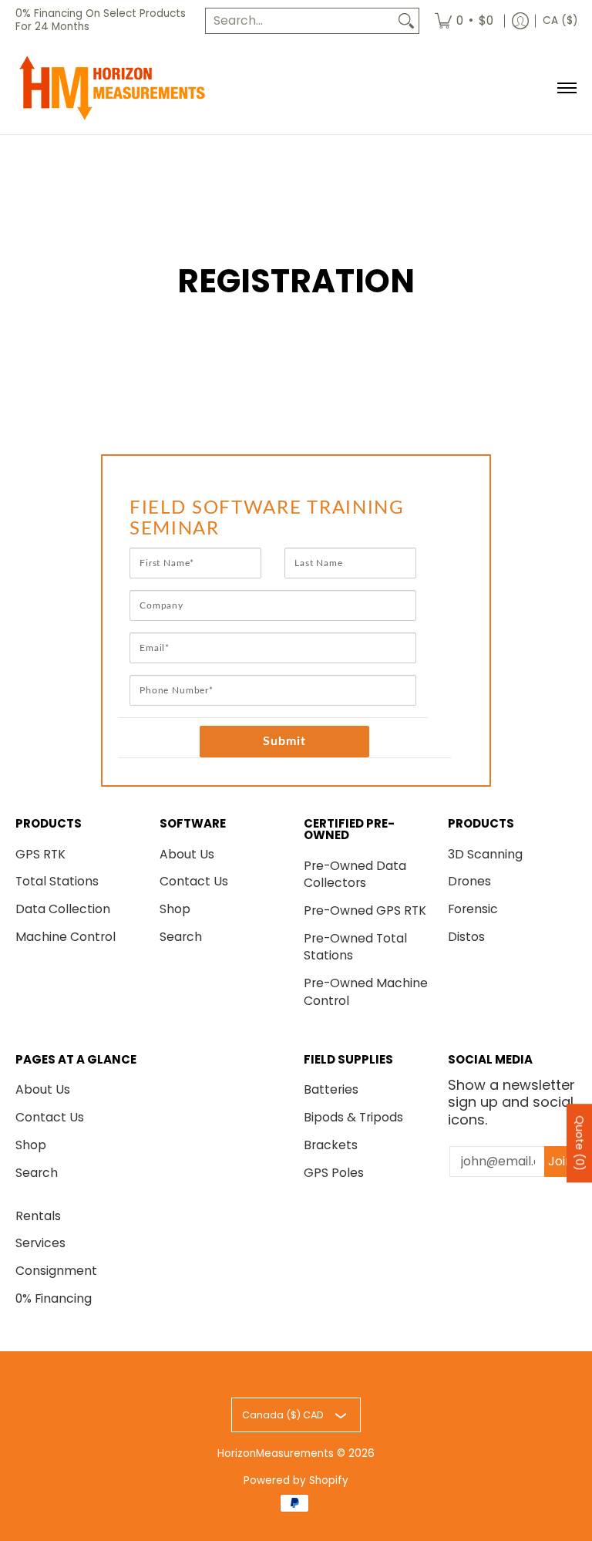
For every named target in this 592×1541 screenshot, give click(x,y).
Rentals (38, 1216)
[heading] (284, 518)
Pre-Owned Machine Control (366, 992)
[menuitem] (464, 21)
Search (181, 937)
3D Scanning (485, 854)
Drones (469, 881)
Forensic (473, 909)
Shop (175, 909)
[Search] (406, 21)
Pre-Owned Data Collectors (355, 874)
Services (40, 1243)
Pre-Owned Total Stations (355, 947)
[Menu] (566, 88)
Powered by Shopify (296, 1480)
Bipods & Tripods (353, 1117)
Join (560, 1161)
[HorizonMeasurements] (111, 88)
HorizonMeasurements (275, 1453)
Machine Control (65, 937)
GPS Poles (334, 1173)
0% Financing (53, 1298)
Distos (466, 937)
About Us (187, 854)
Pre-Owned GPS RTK (365, 910)
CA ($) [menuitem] (560, 20)
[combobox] (300, 21)
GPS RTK (40, 854)
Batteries (331, 1089)
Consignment (56, 1271)
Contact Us (194, 881)
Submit (285, 741)
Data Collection (62, 909)
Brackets (331, 1145)
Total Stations (57, 881)
